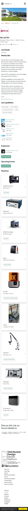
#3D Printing (6, 192)
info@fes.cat (15, 44)
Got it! (23, 508)
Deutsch (6, 490)
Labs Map (7, 471)
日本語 (6, 503)
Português (7, 501)
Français (6, 496)
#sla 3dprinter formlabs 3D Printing (10, 298)
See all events (6, 166)
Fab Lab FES (15, 23)
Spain (8, 23)
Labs (2, 23)
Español (6, 494)
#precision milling (7, 264)
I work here (6, 156)
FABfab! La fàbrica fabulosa (12, 124)
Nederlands (7, 500)
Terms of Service (8, 484)
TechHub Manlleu (10, 119)
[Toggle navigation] (25, 4)
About (6, 473)
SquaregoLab (9, 137)
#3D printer (6, 238)
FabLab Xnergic (9, 133)
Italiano (6, 498)
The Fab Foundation (9, 478)
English (6, 492)
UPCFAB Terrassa (10, 128)
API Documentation (9, 475)
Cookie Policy (8, 480)
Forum (6, 476)
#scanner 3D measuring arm (9, 359)
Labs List (6, 469)
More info (15, 509)
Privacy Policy (8, 482)
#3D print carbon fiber (8, 388)
